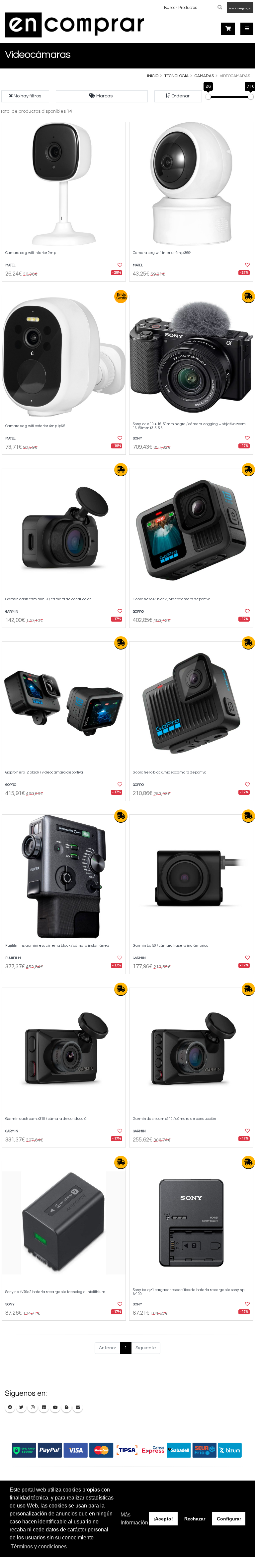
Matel (10, 265)
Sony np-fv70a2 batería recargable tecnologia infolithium (55, 1292)
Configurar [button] (229, 1518)
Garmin (11, 611)
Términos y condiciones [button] (39, 1546)
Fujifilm (13, 958)
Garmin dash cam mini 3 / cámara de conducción (48, 599)
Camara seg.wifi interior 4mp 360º (162, 253)
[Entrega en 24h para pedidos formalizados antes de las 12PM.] (248, 296)
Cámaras (204, 76)
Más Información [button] (134, 1518)
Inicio (152, 76)
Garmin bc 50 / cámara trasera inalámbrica (171, 945)
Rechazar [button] (194, 1518)
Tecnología (176, 76)
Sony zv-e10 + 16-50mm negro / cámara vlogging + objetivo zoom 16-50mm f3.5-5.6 (189, 426)
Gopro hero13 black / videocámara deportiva (172, 599)
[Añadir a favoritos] (117, 265)
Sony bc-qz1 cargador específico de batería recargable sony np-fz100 (189, 1292)
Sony (137, 438)
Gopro (138, 611)
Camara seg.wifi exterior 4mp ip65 (35, 426)
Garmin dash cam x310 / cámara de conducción (47, 1119)
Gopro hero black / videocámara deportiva (170, 772)
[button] (102, 96)
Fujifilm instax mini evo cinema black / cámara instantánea (57, 945)
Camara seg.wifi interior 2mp (30, 253)
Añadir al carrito (66, 287)
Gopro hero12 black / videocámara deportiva (44, 772)
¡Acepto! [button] (163, 1518)
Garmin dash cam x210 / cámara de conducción (174, 1119)
